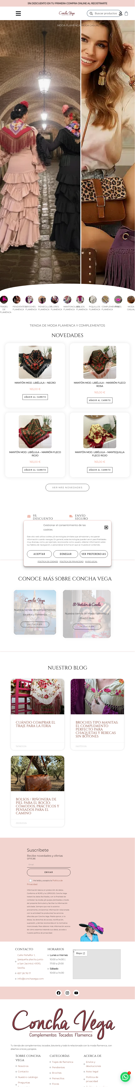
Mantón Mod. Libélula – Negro (35, 382)
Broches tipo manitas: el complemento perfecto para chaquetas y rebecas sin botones (97, 729)
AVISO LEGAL (91, 561)
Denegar (66, 554)
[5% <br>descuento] (29, 516)
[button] (106, 527)
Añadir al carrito (35, 397)
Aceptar (39, 554)
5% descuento (43, 517)
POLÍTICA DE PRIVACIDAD (72, 561)
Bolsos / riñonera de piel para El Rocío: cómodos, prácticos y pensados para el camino (37, 806)
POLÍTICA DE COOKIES (48, 561)
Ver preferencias (94, 554)
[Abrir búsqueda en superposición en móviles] (104, 13)
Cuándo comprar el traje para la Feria (35, 724)
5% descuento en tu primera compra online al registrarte (67, 3)
